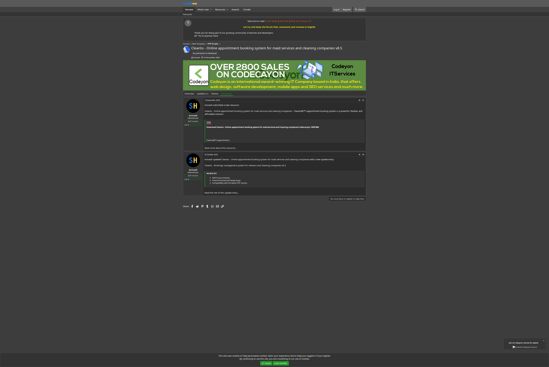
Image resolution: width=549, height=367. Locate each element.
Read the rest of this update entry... (222, 192)
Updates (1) (202, 93)
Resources (220, 9)
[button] (211, 9)
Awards (235, 9)
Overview (189, 93)
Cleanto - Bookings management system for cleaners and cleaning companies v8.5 (245, 165)
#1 (363, 100)
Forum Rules (271, 21)
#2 (363, 154)
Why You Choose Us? (301, 21)
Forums (189, 9)
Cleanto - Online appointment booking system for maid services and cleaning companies (248, 111)
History (214, 93)
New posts (187, 14)
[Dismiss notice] (543, 341)
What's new (203, 9)
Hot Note (284, 21)
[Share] (359, 100)
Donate (246, 9)
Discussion (226, 93)
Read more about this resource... (221, 147)
